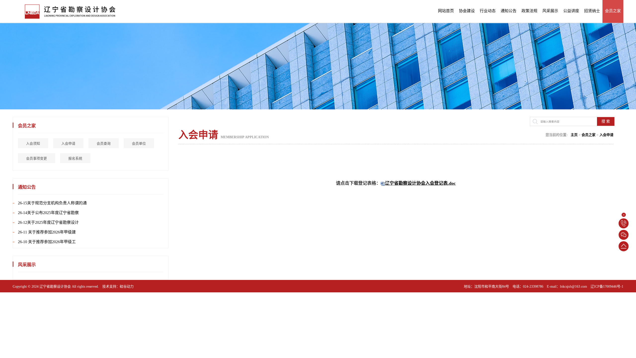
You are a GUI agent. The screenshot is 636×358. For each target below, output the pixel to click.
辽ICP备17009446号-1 (607, 286)
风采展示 (550, 11)
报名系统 (75, 158)
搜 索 (605, 121)
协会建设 (467, 11)
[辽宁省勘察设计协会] (64, 11)
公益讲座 (571, 11)
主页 (574, 135)
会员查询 (104, 143)
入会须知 (33, 143)
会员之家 (613, 11)
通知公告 (509, 11)
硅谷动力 (127, 286)
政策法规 (529, 11)
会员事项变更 (36, 158)
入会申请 (68, 143)
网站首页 (446, 11)
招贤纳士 (592, 11)
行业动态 (488, 11)
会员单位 (139, 143)
